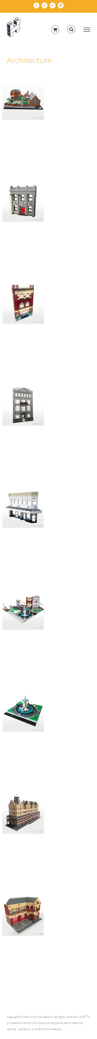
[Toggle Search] (71, 29)
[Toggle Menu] (87, 30)
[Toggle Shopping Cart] (55, 29)
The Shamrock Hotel (23, 805)
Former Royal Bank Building (23, 295)
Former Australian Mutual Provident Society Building (23, 391)
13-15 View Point (23, 502)
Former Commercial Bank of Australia (23, 190)
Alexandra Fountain (23, 703)
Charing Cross (23, 604)
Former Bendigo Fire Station (23, 907)
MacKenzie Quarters (23, 91)
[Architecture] (23, 99)
